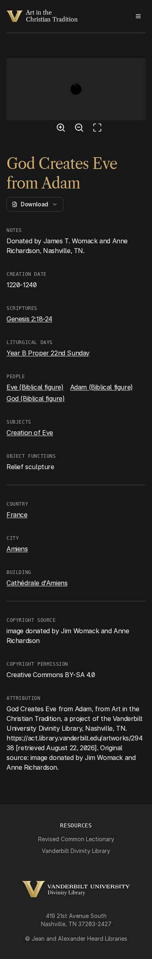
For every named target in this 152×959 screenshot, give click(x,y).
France (17, 515)
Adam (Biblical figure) (101, 387)
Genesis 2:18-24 (29, 319)
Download (34, 204)
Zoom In (62, 129)
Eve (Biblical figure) (35, 387)
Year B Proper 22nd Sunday (48, 353)
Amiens (17, 549)
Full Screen (99, 129)
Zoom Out (80, 129)
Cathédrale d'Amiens (36, 583)
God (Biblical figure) (35, 398)
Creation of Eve (29, 433)
